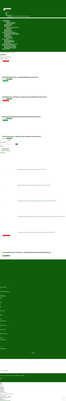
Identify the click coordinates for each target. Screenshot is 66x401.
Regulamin (1, 337)
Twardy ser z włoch (10, 22)
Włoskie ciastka (9, 38)
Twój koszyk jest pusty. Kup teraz (5, 400)
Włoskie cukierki (7, 37)
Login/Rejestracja (8, 15)
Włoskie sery (7, 21)
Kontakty (7, 12)
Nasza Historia (2, 310)
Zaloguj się (9, 17)
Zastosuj (9, 396)
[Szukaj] (4, 10)
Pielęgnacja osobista (5, 149)
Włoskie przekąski (8, 36)
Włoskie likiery (7, 43)
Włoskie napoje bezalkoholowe (11, 33)
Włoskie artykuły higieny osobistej (10, 44)
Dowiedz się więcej (9, 79)
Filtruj (17, 144)
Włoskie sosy (7, 26)
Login (1, 318)
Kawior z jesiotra (6, 48)
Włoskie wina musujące (9, 42)
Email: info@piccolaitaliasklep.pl (5, 291)
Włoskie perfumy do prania (10, 46)
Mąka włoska (7, 35)
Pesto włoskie (9, 28)
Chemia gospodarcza (5, 148)
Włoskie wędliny (7, 25)
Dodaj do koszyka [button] (9, 98)
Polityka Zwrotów (3, 329)
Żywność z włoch (6, 20)
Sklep (1, 302)
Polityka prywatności (3, 325)
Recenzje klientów (3, 348)
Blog (6, 13)
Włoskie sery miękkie (10, 23)
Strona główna (2, 52)
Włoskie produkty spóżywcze (8, 32)
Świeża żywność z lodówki (6, 150)
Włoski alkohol (5, 39)
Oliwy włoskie (7, 29)
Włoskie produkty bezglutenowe (11, 34)
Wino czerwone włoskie (9, 41)
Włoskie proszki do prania (10, 47)
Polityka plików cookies (3, 333)
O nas (6, 14)
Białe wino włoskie (8, 40)
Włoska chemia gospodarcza (8, 45)
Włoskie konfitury (8, 31)
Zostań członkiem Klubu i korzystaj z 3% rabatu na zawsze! (18, 16)
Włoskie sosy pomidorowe (12, 27)
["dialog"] (33, 393)
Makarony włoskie (8, 24)
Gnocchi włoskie (7, 30)
